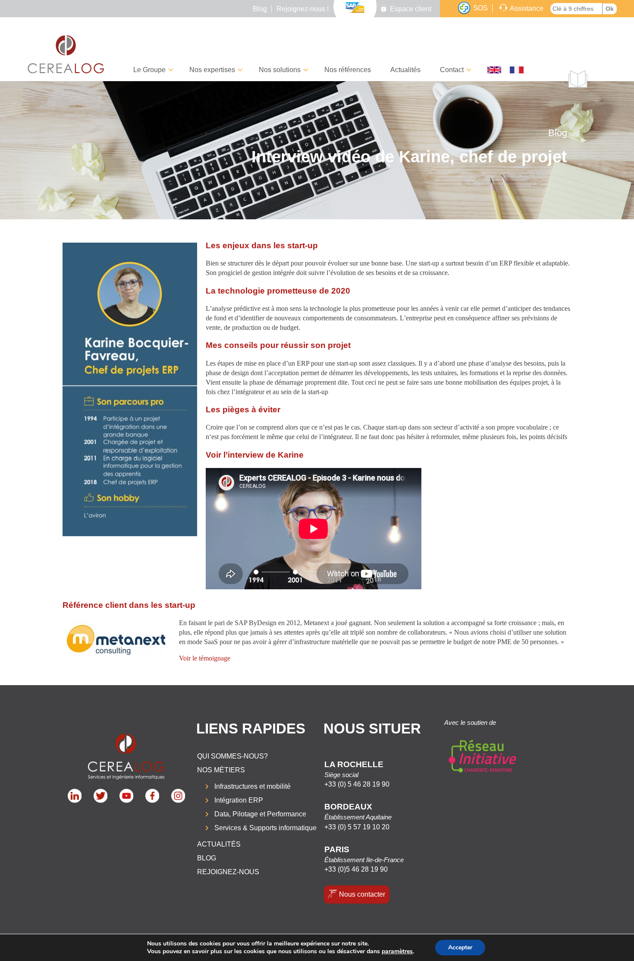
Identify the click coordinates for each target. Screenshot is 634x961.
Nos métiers (221, 770)
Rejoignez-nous (228, 872)
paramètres (397, 951)
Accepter (460, 947)
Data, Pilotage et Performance (260, 814)
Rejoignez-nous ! (302, 9)
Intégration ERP (238, 800)
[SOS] (464, 8)
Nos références (347, 69)
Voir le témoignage (204, 658)
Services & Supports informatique (265, 827)
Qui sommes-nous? (232, 756)
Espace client (410, 9)
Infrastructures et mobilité (252, 786)
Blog (260, 9)
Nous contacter (362, 894)
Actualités (405, 69)
